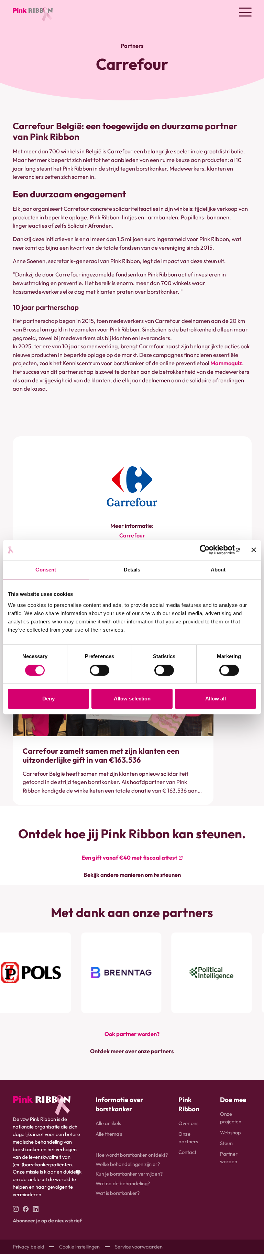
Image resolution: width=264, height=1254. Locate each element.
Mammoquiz (226, 363)
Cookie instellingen (79, 1246)
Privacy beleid (28, 1246)
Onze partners (188, 1138)
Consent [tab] (45, 570)
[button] (245, 12)
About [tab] (218, 570)
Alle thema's (109, 1134)
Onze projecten (230, 1118)
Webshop (230, 1132)
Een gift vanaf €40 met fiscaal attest (129, 857)
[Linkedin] (36, 1209)
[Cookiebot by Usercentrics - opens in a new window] (209, 550)
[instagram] (16, 1209)
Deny (48, 698)
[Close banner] (253, 550)
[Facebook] (26, 1209)
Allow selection (132, 698)
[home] (33, 12)
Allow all (215, 698)
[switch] (99, 670)
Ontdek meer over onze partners (132, 1051)
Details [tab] (132, 570)
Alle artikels (108, 1123)
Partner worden (229, 1158)
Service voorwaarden (139, 1246)
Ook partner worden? (132, 1034)
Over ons (188, 1123)
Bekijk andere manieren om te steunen (132, 874)
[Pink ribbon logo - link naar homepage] (41, 1105)
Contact (187, 1152)
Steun (226, 1143)
